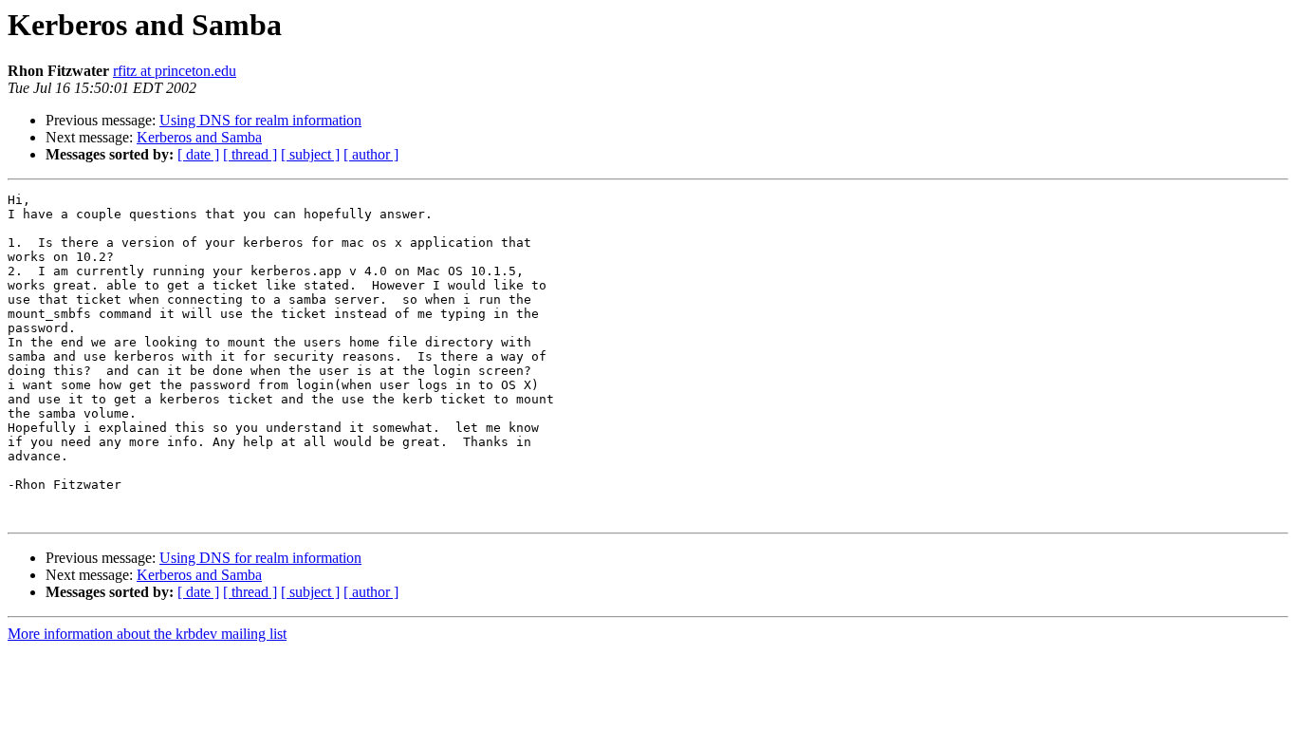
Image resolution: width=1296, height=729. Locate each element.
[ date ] (198, 154)
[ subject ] (310, 154)
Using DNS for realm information (260, 120)
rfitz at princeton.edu (174, 71)
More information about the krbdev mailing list (147, 634)
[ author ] (370, 154)
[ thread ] (250, 154)
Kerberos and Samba (199, 137)
